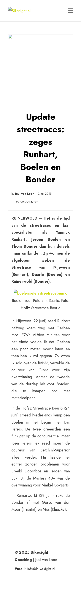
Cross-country (27, 202)
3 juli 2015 (45, 193)
